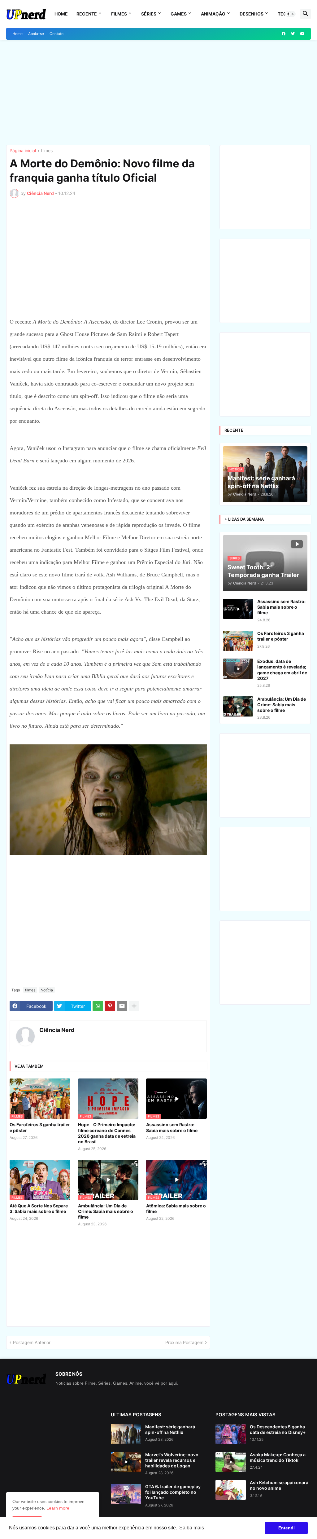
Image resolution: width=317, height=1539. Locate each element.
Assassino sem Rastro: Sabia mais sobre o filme (172, 1127)
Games (179, 13)
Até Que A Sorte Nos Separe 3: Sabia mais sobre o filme (39, 1208)
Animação (213, 13)
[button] (290, 14)
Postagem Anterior (31, 1342)
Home (61, 13)
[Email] (122, 1006)
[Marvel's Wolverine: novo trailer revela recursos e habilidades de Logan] (126, 1462)
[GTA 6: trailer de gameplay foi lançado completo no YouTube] (126, 1494)
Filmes (119, 13)
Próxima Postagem (184, 1342)
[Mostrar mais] (134, 1006)
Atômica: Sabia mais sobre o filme (176, 1208)
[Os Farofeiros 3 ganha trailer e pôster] (238, 641)
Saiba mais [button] (191, 1527)
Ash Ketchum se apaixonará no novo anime (279, 1485)
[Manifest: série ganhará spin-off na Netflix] (126, 1434)
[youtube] (302, 34)
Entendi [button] (286, 1527)
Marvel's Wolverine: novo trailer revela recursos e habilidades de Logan (171, 1460)
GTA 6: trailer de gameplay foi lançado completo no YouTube (173, 1492)
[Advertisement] (158, 92)
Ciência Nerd (56, 1030)
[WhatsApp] (98, 1006)
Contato (56, 33)
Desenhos (251, 13)
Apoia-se (36, 33)
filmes (47, 150)
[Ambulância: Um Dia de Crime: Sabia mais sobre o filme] (238, 706)
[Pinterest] (110, 1006)
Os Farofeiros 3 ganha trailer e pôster (40, 1127)
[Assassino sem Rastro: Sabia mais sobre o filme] (238, 609)
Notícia (47, 990)
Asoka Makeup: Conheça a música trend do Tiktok (278, 1457)
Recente (86, 13)
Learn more (57, 1508)
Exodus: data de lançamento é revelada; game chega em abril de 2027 (282, 670)
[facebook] (283, 34)
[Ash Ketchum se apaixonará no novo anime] (230, 1490)
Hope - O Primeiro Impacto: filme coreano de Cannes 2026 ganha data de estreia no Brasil (107, 1133)
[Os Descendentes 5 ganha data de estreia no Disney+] (230, 1434)
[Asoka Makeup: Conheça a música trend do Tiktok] (230, 1462)
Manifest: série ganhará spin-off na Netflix (170, 1429)
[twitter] (293, 34)
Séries (148, 13)
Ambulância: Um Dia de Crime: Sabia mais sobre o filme (105, 1211)
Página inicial (23, 150)
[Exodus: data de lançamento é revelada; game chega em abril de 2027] (238, 669)
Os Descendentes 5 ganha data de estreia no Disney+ (278, 1429)
